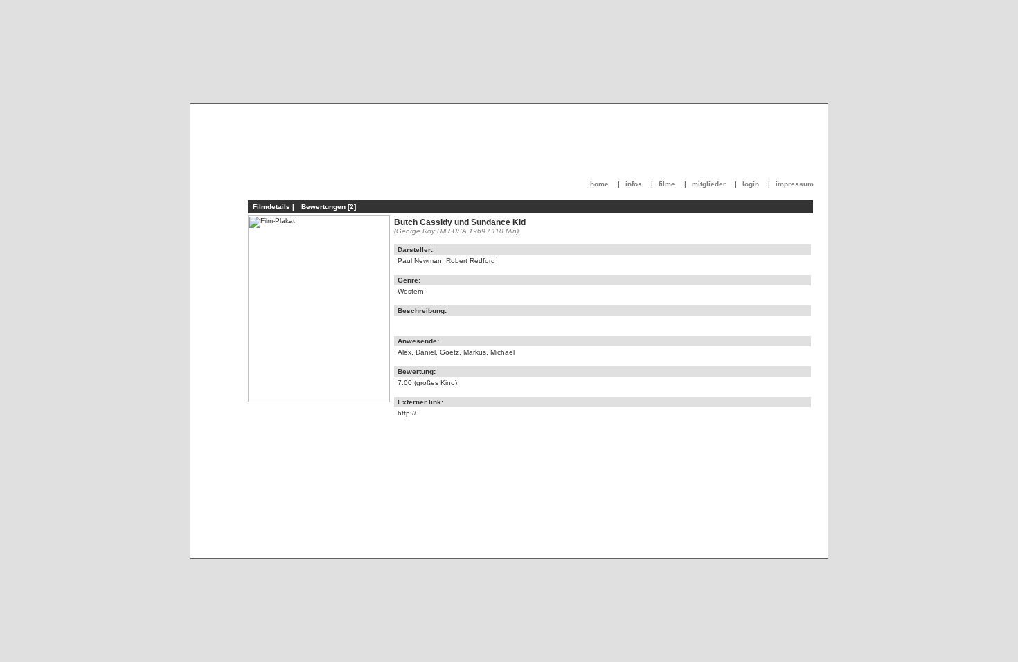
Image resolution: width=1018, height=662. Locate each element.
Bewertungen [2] (328, 207)
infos (633, 184)
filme (667, 184)
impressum (795, 184)
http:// (407, 413)
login (750, 184)
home (599, 184)
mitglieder (709, 184)
